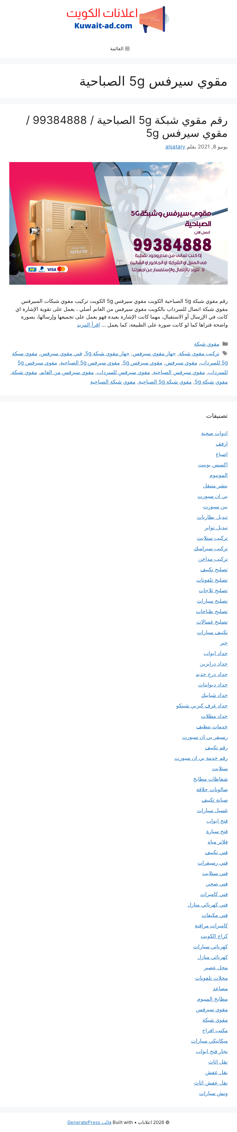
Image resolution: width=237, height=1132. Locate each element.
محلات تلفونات (211, 978)
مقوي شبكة (206, 344)
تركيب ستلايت (212, 538)
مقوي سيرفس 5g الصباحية (90, 363)
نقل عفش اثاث (211, 1083)
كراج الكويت (214, 936)
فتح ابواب (217, 821)
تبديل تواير (216, 527)
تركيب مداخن (213, 559)
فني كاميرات (214, 894)
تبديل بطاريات (212, 517)
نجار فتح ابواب (212, 1051)
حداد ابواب (216, 653)
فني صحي (217, 884)
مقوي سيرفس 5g (142, 363)
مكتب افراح (215, 1030)
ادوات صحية (214, 433)
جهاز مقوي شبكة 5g (107, 353)
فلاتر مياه (218, 842)
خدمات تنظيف (212, 726)
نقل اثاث (218, 1062)
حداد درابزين (214, 664)
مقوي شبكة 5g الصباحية (165, 382)
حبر (224, 643)
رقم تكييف (216, 747)
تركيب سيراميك (211, 548)
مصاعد (220, 988)
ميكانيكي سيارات (209, 1041)
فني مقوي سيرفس (61, 353)
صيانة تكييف (215, 800)
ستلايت (220, 768)
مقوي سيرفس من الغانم (67, 372)
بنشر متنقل (215, 486)
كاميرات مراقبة (211, 925)
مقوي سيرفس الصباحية (179, 372)
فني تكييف (216, 852)
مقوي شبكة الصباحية (112, 382)
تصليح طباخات (212, 611)
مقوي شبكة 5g (211, 382)
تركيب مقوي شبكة (199, 353)
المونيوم (219, 475)
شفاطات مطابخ (210, 779)
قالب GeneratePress (89, 1122)
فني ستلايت (215, 873)
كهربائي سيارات (210, 946)
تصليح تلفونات (212, 580)
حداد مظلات (214, 716)
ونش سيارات (213, 1093)
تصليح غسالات (212, 622)
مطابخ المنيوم (212, 999)
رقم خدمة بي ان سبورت (201, 758)
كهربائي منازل (213, 957)
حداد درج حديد (212, 674)
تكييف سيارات (212, 632)
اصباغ (222, 454)
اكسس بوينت (213, 465)
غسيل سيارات (212, 810)
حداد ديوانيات (213, 685)
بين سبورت (215, 506)
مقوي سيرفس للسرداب (123, 372)
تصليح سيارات (212, 601)
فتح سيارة (217, 831)
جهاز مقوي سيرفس (154, 353)
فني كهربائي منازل (208, 905)
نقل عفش (216, 1072)
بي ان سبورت (213, 496)
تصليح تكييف (214, 569)
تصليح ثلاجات (213, 590)
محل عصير (216, 967)
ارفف (222, 444)
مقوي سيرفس (181, 363)
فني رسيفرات (213, 863)
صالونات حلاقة (212, 789)
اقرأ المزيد (88, 325)
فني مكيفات (215, 915)
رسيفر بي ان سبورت (205, 737)
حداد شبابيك (214, 695)
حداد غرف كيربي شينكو (202, 705)
